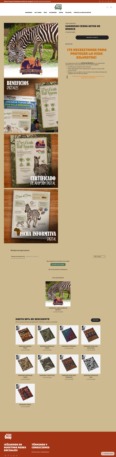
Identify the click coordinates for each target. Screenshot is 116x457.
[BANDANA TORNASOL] (69, 335)
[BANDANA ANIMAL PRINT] (25, 335)
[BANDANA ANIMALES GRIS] (90, 364)
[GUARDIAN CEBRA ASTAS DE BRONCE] (58, 293)
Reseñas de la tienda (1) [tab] (32, 256)
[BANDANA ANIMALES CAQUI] (25, 364)
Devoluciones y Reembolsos (40, 452)
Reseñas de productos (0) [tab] (18, 256)
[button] (45, 13)
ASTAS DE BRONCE (70, 23)
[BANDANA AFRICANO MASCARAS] (90, 335)
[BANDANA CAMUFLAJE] (47, 364)
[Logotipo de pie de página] (8, 436)
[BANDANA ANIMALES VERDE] (47, 335)
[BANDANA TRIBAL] (25, 393)
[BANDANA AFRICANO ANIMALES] (69, 364)
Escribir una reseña (58, 264)
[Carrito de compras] (111, 7)
